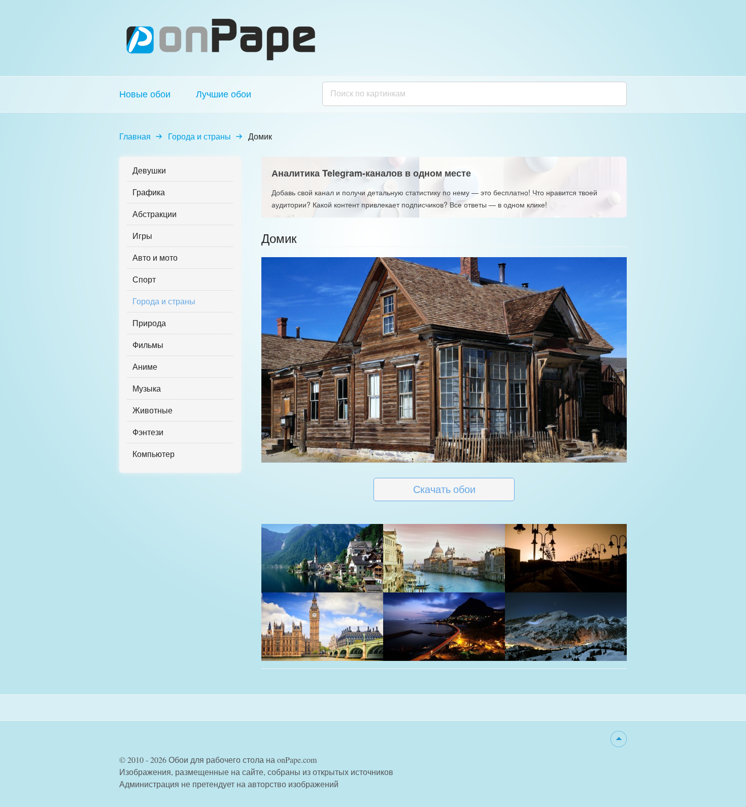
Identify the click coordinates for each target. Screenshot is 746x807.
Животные (152, 410)
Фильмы (147, 344)
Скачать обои (444, 489)
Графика (148, 192)
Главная (135, 136)
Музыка (146, 388)
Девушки (149, 170)
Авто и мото (155, 257)
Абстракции (154, 213)
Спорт (144, 279)
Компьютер (153, 453)
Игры (142, 235)
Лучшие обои (223, 93)
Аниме (144, 366)
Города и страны (199, 136)
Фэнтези (147, 432)
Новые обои (145, 93)
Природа (149, 323)
